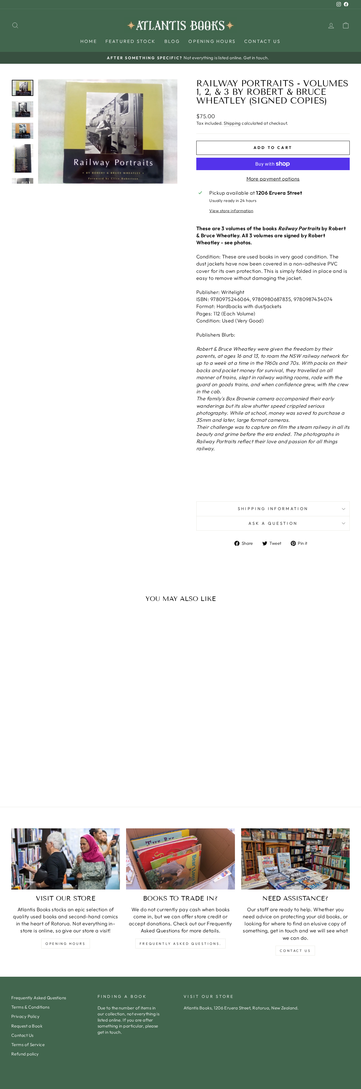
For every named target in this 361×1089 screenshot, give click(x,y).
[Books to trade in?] (180, 859)
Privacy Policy (25, 1016)
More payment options (273, 178)
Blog (172, 41)
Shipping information (273, 508)
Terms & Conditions (30, 1007)
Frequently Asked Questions (38, 997)
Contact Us (262, 41)
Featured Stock (130, 41)
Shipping (232, 123)
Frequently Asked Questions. (180, 943)
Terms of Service (28, 1044)
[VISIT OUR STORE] (65, 859)
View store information (231, 210)
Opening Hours (212, 41)
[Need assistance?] (295, 859)
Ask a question (273, 523)
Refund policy (25, 1054)
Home (88, 41)
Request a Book (26, 1026)
